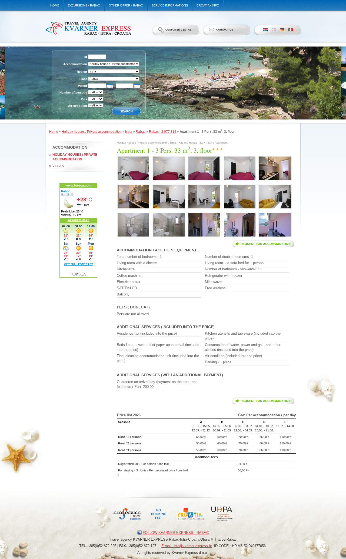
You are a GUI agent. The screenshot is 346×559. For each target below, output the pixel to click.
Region (82, 71)
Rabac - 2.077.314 (162, 132)
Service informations (170, 5)
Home (54, 5)
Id (85, 56)
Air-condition (77, 105)
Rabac (140, 132)
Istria (128, 132)
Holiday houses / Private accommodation (92, 132)
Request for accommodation (266, 243)
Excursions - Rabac (84, 5)
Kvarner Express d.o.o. (88, 28)
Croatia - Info (208, 5)
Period (82, 85)
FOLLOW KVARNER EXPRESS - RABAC (176, 533)
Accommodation (75, 64)
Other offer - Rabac (126, 5)
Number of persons (73, 92)
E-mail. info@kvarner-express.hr (186, 546)
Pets (84, 99)
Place (83, 79)
